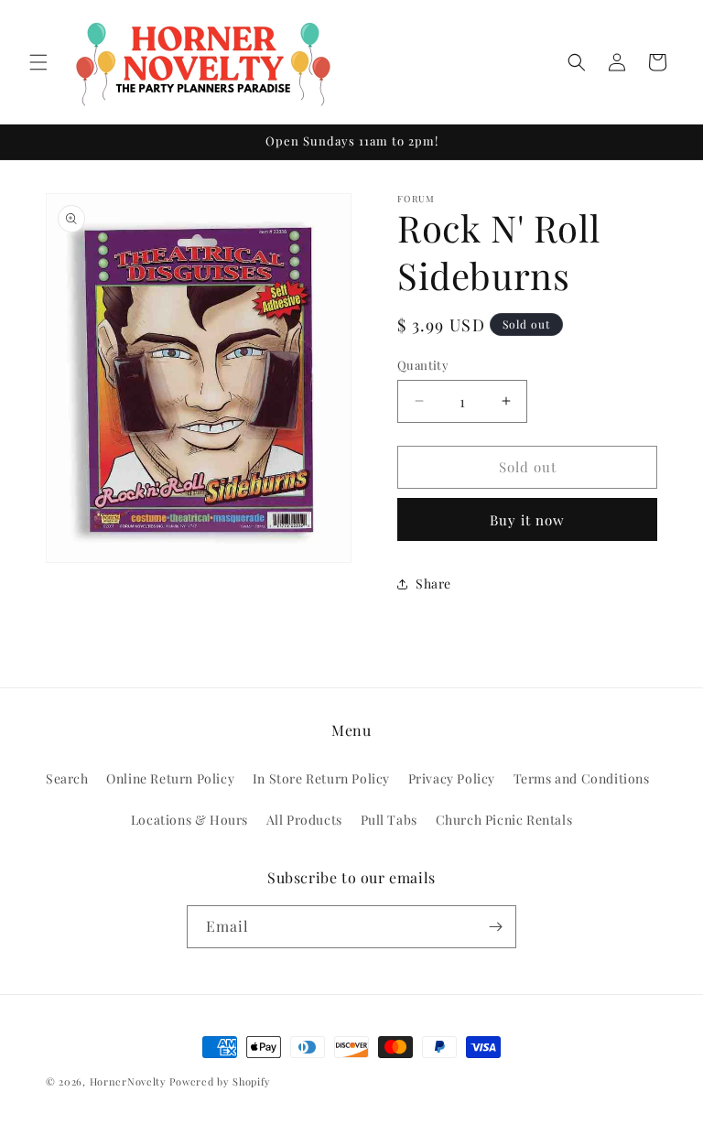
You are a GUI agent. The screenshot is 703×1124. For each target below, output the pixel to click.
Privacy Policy (451, 778)
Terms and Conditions (582, 778)
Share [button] (433, 583)
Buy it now (527, 520)
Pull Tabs (389, 819)
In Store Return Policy (321, 778)
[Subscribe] (495, 926)
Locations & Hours (189, 819)
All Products (304, 819)
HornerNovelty (128, 1081)
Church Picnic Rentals (504, 819)
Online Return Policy (170, 778)
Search (67, 778)
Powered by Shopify (220, 1081)
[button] (38, 62)
